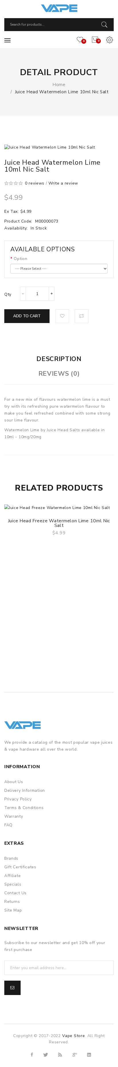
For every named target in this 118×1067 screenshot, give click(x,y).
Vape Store (73, 1035)
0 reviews (34, 183)
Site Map (13, 910)
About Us (13, 782)
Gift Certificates (20, 867)
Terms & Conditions (24, 807)
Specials (12, 884)
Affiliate (12, 875)
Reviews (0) (59, 373)
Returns (12, 901)
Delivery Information (24, 790)
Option (20, 258)
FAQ (8, 825)
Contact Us (15, 893)
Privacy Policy (18, 799)
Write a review (63, 183)
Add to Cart (27, 316)
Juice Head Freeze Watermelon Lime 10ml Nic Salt (59, 523)
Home (59, 85)
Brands (11, 858)
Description (59, 359)
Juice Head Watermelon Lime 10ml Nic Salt (62, 92)
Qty (7, 294)
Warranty (13, 816)
